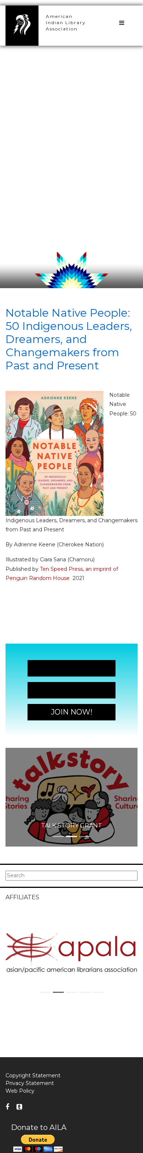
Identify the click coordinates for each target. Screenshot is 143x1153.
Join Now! (71, 668)
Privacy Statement (30, 1083)
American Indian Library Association (66, 22)
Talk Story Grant (71, 825)
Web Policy (20, 1091)
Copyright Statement (33, 1075)
